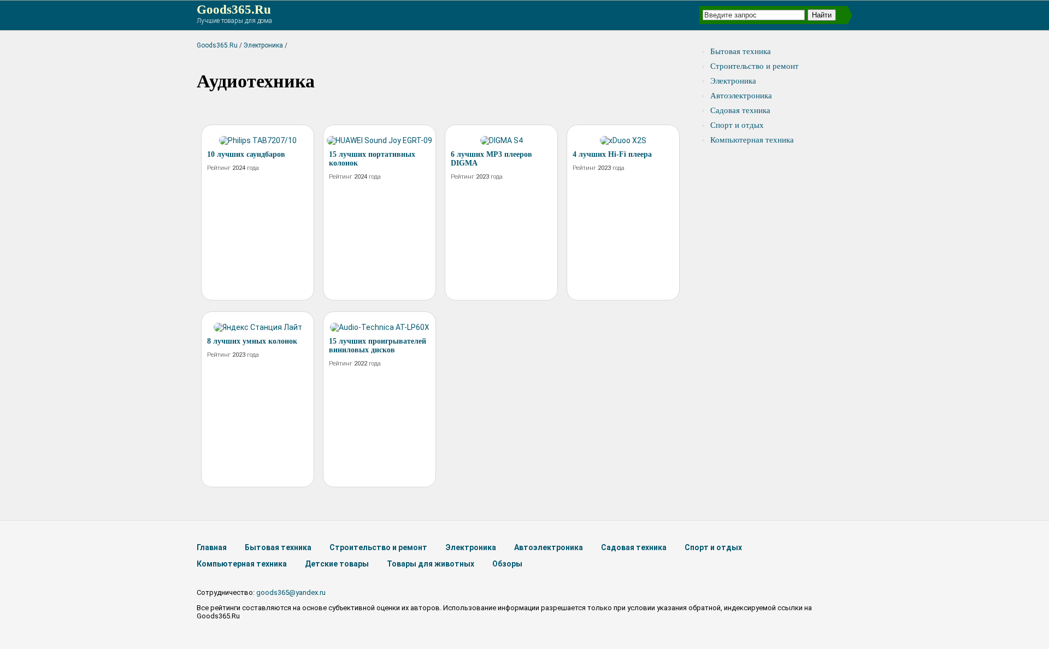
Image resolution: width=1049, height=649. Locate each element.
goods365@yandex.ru (291, 592)
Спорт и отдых (737, 125)
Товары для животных (430, 563)
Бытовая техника (740, 51)
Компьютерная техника (752, 139)
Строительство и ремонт (754, 66)
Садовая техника (740, 110)
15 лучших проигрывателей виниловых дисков (377, 345)
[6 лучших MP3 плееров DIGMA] (501, 140)
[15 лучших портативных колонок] (379, 140)
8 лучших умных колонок (252, 341)
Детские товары (337, 563)
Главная (212, 547)
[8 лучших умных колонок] (258, 327)
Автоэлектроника (741, 95)
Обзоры (507, 563)
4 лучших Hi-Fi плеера (612, 154)
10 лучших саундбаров (246, 154)
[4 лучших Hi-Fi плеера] (623, 140)
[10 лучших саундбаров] (258, 140)
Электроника (263, 45)
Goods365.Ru (234, 9)
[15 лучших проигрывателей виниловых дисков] (379, 327)
